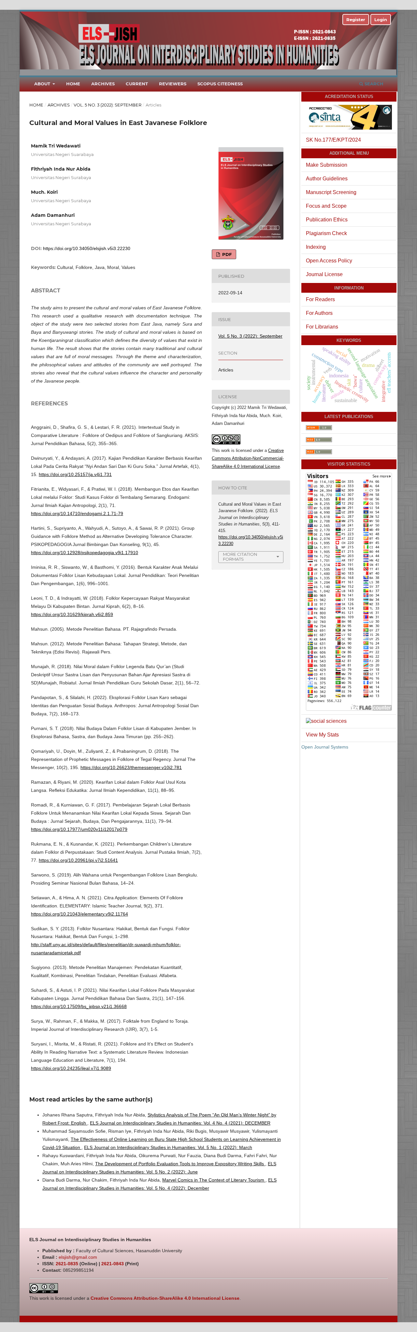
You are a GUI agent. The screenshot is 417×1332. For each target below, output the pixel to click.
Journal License (324, 274)
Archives (103, 83)
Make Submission (326, 165)
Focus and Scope (326, 206)
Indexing (316, 247)
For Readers (320, 299)
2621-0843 (112, 1263)
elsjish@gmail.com (78, 1257)
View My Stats (322, 734)
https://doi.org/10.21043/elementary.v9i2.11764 (79, 914)
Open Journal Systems (324, 747)
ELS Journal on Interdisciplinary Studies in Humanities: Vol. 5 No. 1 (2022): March (168, 1147)
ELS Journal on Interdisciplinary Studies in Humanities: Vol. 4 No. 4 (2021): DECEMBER (180, 1123)
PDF (226, 254)
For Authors (319, 313)
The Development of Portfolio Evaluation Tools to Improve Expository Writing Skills (180, 1163)
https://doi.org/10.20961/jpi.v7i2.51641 (78, 860)
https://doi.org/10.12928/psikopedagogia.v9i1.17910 (84, 552)
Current (137, 83)
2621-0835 (67, 1263)
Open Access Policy (329, 260)
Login (380, 19)
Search (373, 83)
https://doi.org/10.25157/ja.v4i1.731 (75, 474)
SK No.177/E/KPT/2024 (333, 140)
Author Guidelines (327, 178)
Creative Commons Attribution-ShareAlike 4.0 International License (165, 1298)
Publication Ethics (327, 219)
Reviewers (172, 83)
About (42, 83)
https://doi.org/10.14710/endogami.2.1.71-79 (77, 513)
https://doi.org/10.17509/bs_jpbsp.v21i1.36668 (79, 1006)
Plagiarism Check (326, 233)
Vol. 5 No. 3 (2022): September (107, 104)
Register (355, 19)
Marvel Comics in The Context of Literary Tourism (214, 1180)
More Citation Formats (240, 557)
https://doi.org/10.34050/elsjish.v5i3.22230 (86, 248)
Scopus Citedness (220, 83)
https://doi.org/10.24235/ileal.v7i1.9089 (71, 1068)
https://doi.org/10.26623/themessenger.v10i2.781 (131, 767)
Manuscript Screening (331, 192)
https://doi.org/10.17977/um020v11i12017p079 (79, 829)
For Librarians (322, 326)
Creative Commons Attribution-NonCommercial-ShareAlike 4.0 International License (248, 458)
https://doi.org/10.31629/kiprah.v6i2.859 (72, 614)
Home (73, 83)
